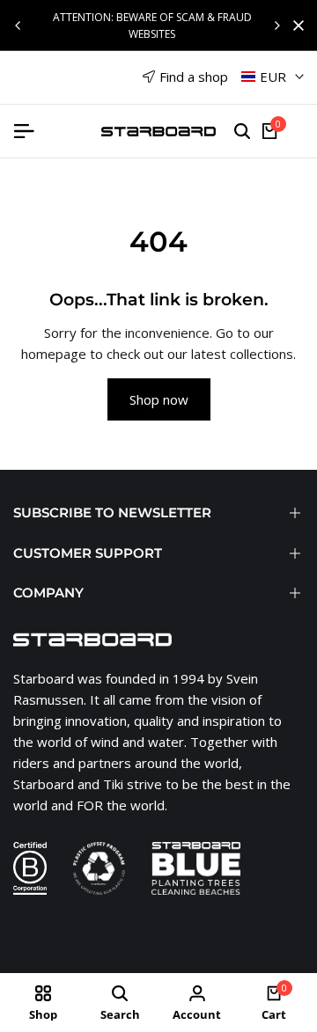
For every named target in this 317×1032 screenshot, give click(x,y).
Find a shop (193, 76)
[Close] (295, 25)
